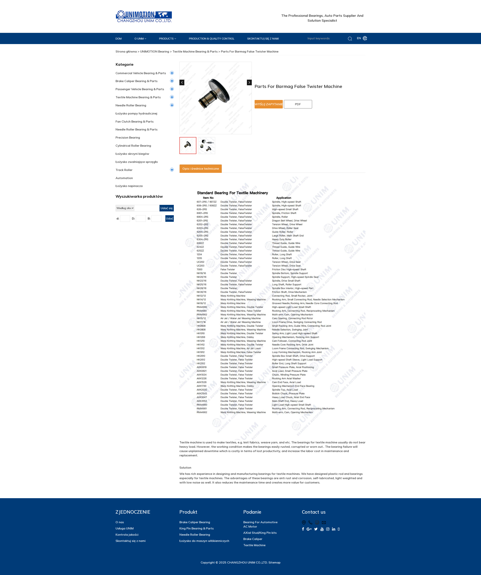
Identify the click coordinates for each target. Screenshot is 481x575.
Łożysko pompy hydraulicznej (136, 113)
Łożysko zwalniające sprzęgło (137, 162)
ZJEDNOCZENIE (133, 512)
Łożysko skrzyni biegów (132, 154)
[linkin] (333, 529)
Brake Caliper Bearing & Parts (136, 81)
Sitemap (274, 562)
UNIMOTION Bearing (154, 51)
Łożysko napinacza (129, 186)
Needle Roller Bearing (131, 105)
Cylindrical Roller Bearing (133, 145)
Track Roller (124, 170)
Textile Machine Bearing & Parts (195, 51)
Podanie (252, 512)
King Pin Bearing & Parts (196, 528)
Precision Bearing (128, 137)
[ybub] (322, 529)
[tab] (200, 168)
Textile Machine (254, 545)
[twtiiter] (316, 529)
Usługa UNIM (125, 528)
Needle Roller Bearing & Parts (136, 129)
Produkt (188, 512)
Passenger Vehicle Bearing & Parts (140, 89)
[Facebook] (303, 529)
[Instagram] (327, 529)
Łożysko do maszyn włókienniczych (204, 541)
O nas (120, 522)
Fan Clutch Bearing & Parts (135, 121)
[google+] (309, 529)
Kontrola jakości (127, 534)
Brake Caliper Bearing (194, 522)
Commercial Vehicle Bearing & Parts (141, 73)
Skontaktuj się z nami (131, 541)
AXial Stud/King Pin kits (260, 533)
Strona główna (126, 51)
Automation (124, 178)
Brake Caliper (252, 539)
